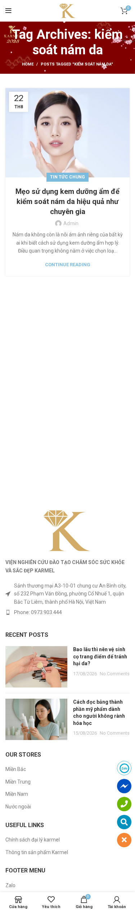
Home (27, 64)
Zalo (10, 885)
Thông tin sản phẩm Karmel (36, 852)
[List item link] (67, 612)
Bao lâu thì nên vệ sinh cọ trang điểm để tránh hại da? (100, 656)
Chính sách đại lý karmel (32, 840)
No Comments (115, 673)
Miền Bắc (15, 769)
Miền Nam (16, 794)
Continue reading (67, 264)
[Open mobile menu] (8, 11)
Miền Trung (18, 782)
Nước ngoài (18, 806)
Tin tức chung (67, 177)
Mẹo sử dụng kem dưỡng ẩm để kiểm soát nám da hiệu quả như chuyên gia (67, 201)
